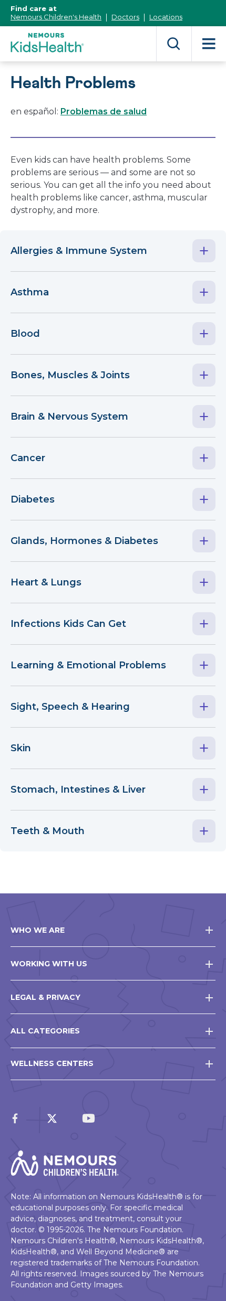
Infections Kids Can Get (68, 624)
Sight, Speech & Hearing (70, 706)
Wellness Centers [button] (52, 1063)
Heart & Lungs (46, 582)
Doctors (125, 17)
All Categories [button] (45, 1031)
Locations (165, 17)
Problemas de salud (103, 111)
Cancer (28, 458)
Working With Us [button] (49, 963)
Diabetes (33, 499)
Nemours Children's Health (56, 17)
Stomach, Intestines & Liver (78, 789)
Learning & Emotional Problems (88, 665)
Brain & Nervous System (69, 416)
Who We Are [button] (38, 930)
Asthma (30, 292)
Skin (21, 748)
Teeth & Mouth (48, 831)
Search (173, 43)
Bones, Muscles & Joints (70, 375)
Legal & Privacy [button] (45, 997)
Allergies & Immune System (79, 251)
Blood (25, 333)
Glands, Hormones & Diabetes (84, 541)
